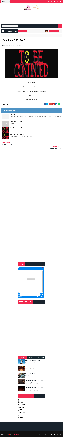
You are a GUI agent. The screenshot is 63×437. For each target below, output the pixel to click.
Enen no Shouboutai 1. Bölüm (32, 367)
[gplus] (46, 1)
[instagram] (48, 1)
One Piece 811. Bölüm (17, 121)
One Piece (13, 114)
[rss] (51, 1)
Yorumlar (40, 357)
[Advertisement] (31, 18)
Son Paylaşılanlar (22, 358)
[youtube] (57, 1)
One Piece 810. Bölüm (17, 128)
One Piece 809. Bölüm (17, 134)
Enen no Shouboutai (49, 30)
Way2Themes (15, 434)
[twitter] (40, 1)
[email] (54, 1)
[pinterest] (60, 1)
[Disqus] (31, 172)
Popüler (31, 357)
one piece (7, 35)
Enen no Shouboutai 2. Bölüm (30, 31)
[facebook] (43, 1)
